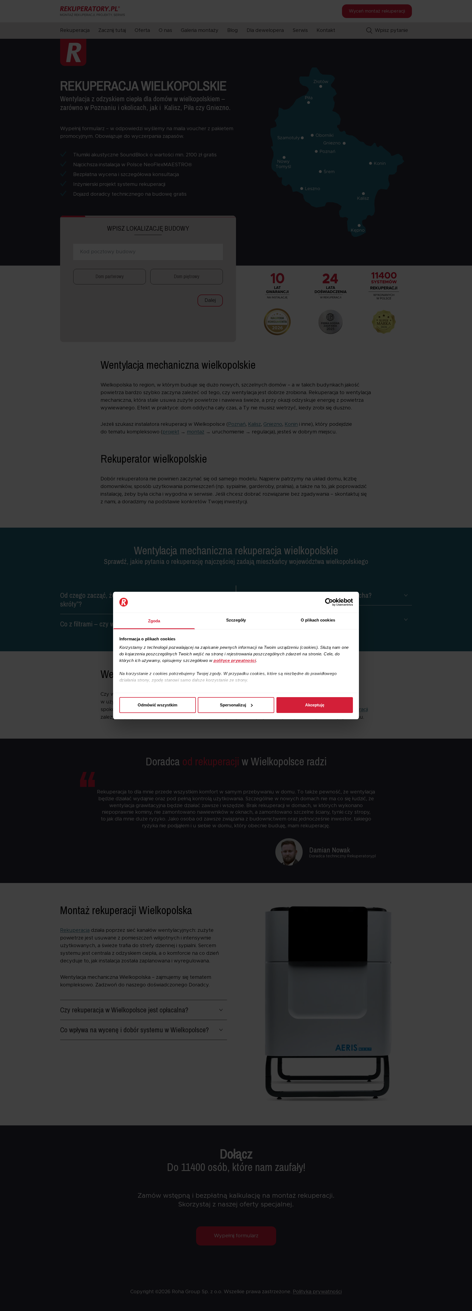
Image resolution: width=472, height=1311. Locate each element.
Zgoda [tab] (154, 621)
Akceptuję (314, 705)
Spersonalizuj (233, 705)
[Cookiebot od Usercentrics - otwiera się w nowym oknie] (329, 602)
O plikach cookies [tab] (318, 620)
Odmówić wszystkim (157, 705)
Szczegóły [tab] (236, 620)
